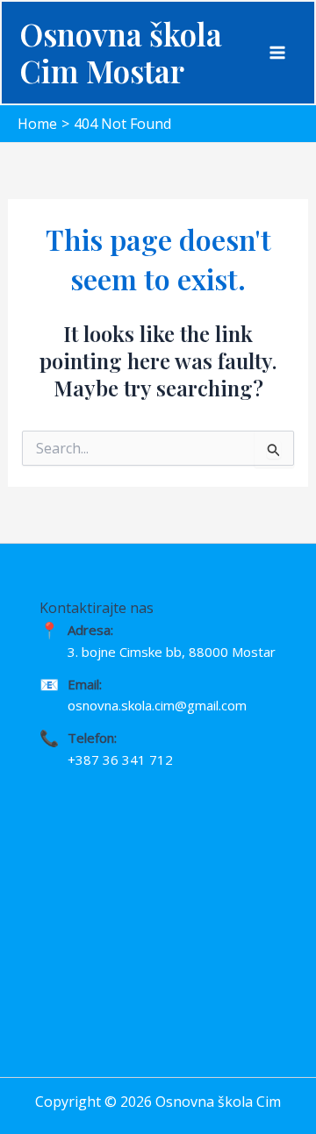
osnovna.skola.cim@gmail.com (157, 705)
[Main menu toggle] (277, 52)
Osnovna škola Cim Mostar (120, 52)
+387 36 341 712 (120, 759)
